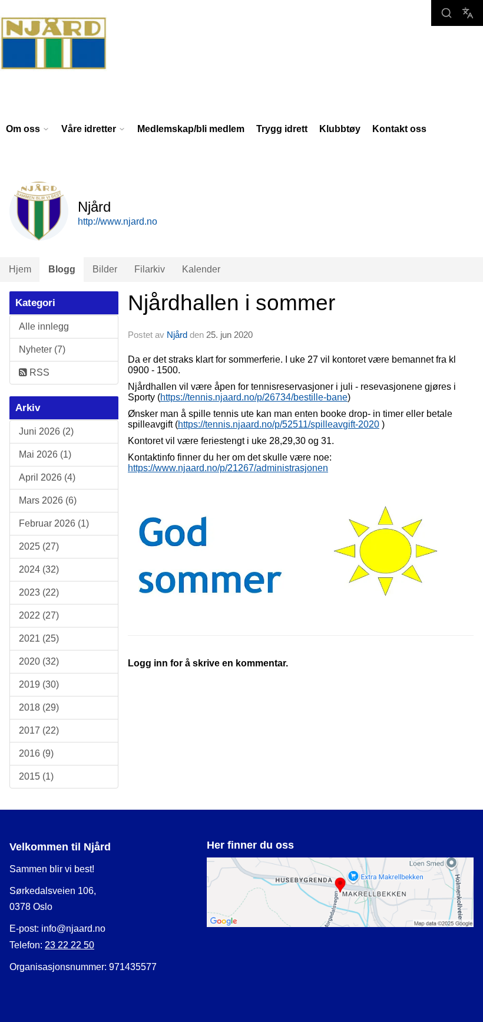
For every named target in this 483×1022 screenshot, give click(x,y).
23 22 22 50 (69, 945)
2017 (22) (39, 730)
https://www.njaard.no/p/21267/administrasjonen (228, 468)
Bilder (104, 269)
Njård (177, 335)
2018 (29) (39, 707)
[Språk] (467, 13)
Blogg (61, 269)
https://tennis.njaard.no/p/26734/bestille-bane (254, 397)
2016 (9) (36, 753)
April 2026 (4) (47, 477)
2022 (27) (39, 615)
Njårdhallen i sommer (231, 303)
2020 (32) (39, 661)
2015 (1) (36, 776)
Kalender (201, 269)
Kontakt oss (399, 129)
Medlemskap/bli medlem (190, 129)
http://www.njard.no (117, 221)
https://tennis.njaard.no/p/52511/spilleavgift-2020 (278, 424)
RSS (38, 372)
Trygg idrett (281, 129)
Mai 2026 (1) (45, 454)
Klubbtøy (339, 129)
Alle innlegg (44, 326)
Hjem (20, 269)
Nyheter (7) (42, 349)
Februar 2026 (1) (54, 523)
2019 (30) (39, 684)
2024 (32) (39, 569)
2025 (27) (39, 546)
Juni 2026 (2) (46, 431)
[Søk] (446, 13)
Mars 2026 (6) (48, 500)
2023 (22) (39, 592)
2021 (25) (39, 638)
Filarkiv (149, 269)
